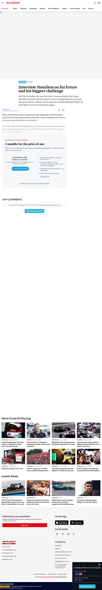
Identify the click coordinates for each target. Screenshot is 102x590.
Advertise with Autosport (63, 555)
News (15, 8)
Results (42, 8)
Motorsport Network (47, 577)
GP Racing (5, 109)
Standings (33, 8)
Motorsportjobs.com (9, 550)
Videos (64, 8)
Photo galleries (53, 8)
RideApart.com (7, 559)
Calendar (23, 8)
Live (84, 8)
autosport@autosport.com (64, 552)
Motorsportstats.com (9, 556)
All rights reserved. (60, 577)
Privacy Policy (62, 574)
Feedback (58, 545)
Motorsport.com (7, 553)
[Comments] (64, 110)
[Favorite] (59, 110)
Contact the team (60, 558)
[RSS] (74, 534)
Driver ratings (75, 8)
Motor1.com (6, 546)
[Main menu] (3, 3)
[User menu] (99, 3)
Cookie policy (52, 574)
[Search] (95, 3)
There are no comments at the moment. (34, 205)
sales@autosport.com (62, 561)
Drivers (91, 8)
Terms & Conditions (40, 574)
